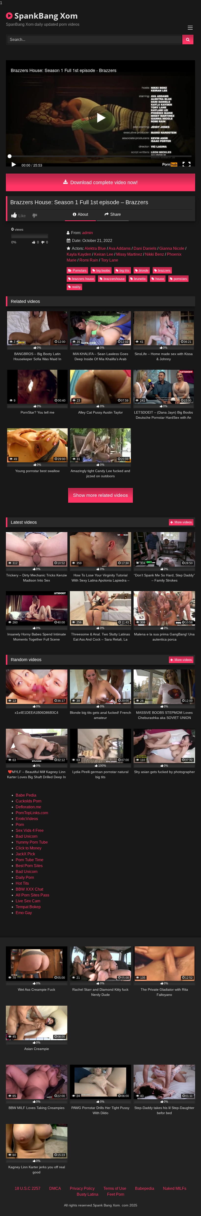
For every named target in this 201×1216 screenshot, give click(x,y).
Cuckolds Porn (28, 801)
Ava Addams (120, 248)
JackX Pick (25, 854)
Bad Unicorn (27, 836)
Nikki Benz (154, 254)
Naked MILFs (174, 1188)
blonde (143, 270)
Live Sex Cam (28, 901)
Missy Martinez (129, 254)
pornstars (180, 279)
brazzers (164, 270)
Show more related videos (100, 495)
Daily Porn (25, 877)
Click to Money (28, 848)
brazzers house (83, 279)
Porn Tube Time (29, 860)
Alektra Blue (95, 248)
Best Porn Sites (29, 866)
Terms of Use (114, 1188)
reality (76, 287)
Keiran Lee (103, 254)
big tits (124, 270)
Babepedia (144, 1188)
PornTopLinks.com (32, 813)
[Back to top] (185, 1202)
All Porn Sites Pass (32, 895)
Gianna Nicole (171, 248)
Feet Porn (115, 1194)
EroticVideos (27, 819)
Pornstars (80, 270)
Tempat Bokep (28, 907)
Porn (20, 825)
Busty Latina (87, 1194)
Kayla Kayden (79, 254)
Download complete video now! (103, 182)
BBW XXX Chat (29, 889)
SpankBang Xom (45, 15)
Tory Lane (109, 260)
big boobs (103, 270)
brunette (140, 279)
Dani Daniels (145, 248)
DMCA (55, 1188)
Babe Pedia (26, 795)
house (159, 279)
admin (87, 233)
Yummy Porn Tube (32, 842)
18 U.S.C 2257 (27, 1188)
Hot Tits (22, 883)
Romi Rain (88, 260)
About (82, 214)
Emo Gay (24, 913)
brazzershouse (114, 279)
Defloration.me (28, 807)
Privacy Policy (82, 1188)
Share (115, 214)
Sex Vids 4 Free (30, 830)
